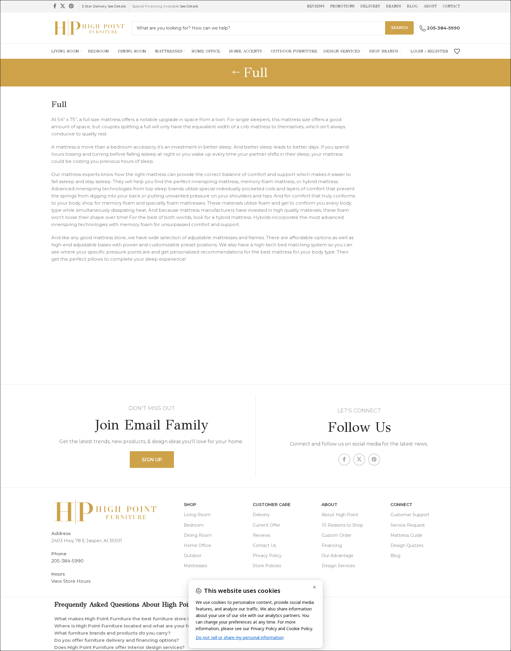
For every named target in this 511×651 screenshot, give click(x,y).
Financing (332, 545)
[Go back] (236, 72)
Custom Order (336, 535)
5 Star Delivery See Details (104, 6)
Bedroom (194, 525)
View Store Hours (70, 581)
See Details (189, 6)
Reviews (261, 535)
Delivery (261, 514)
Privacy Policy (267, 555)
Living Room (197, 514)
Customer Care (272, 504)
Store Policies (267, 565)
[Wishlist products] (457, 51)
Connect (401, 504)
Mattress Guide (406, 535)
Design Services (338, 565)
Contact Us (264, 545)
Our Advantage (337, 555)
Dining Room (198, 535)
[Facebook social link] (54, 6)
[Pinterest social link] (71, 6)
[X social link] (62, 6)
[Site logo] (88, 27)
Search (399, 27)
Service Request (407, 525)
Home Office (197, 545)
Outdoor (192, 555)
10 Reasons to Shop (342, 525)
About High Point (340, 514)
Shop (190, 504)
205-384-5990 (67, 561)
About (329, 504)
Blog (395, 555)
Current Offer (266, 525)
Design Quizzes (406, 545)
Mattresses (195, 565)
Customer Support (409, 514)
